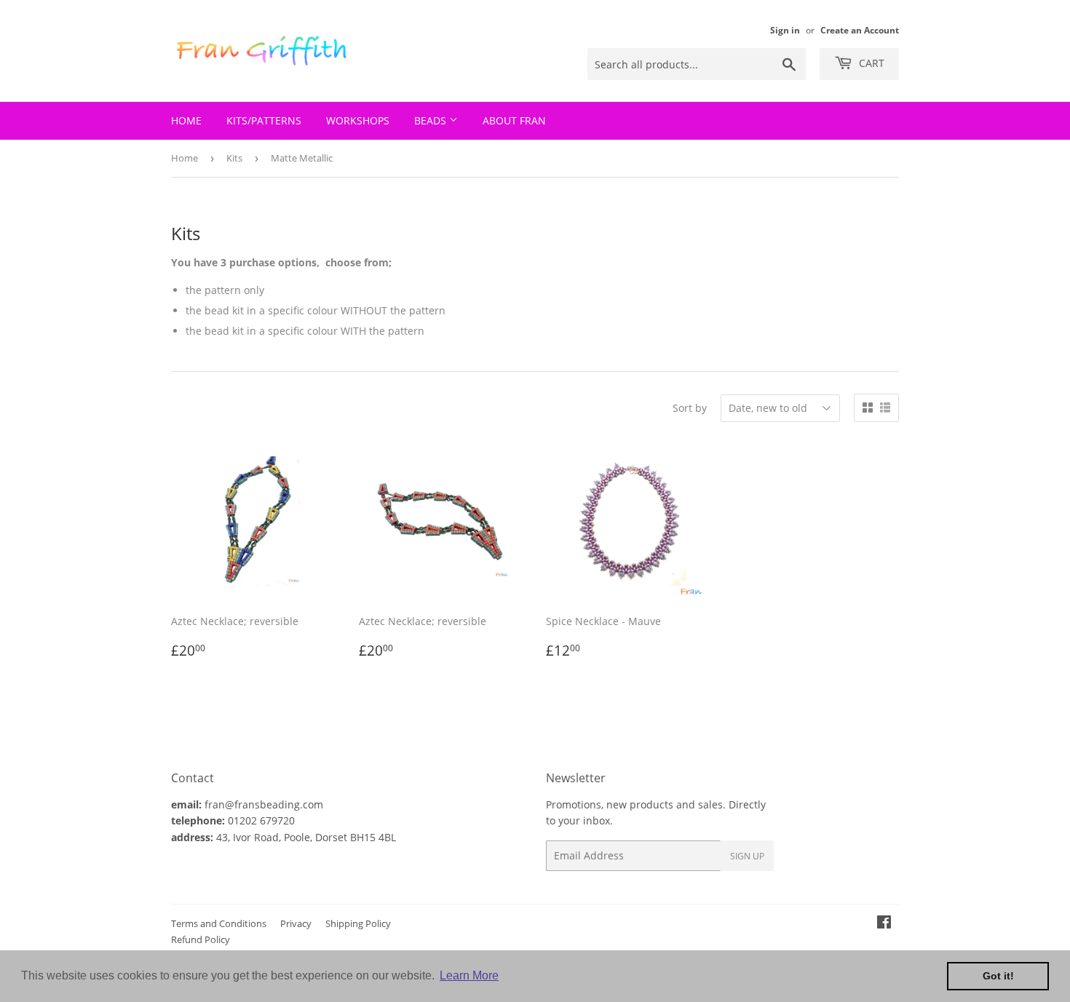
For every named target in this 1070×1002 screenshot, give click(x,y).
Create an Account (859, 30)
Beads (431, 120)
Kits (234, 157)
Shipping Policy (358, 923)
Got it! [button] (998, 976)
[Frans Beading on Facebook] (884, 924)
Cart (870, 63)
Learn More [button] (469, 975)
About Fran (514, 120)
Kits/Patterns (263, 120)
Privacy (296, 923)
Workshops (357, 120)
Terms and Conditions (218, 923)
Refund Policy (200, 939)
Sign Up (747, 856)
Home (186, 120)
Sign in (785, 30)
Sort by (690, 408)
